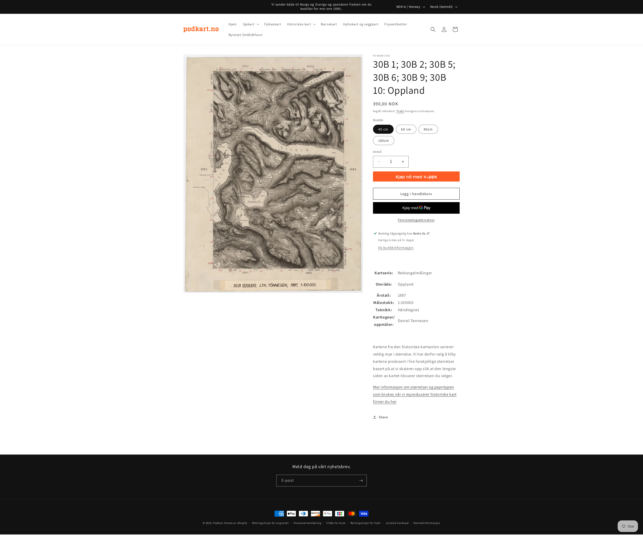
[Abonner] (360, 480)
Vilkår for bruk (335, 523)
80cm (428, 129)
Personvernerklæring (307, 523)
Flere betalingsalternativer (416, 220)
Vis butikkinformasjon (396, 247)
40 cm (383, 129)
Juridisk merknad (397, 523)
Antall (377, 152)
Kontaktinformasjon (426, 523)
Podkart (218, 523)
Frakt (400, 111)
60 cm (406, 129)
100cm (383, 140)
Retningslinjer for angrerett (270, 523)
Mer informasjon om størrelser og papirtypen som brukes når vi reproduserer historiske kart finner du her (415, 394)
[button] (250, 24)
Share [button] (383, 417)
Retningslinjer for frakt (365, 523)
